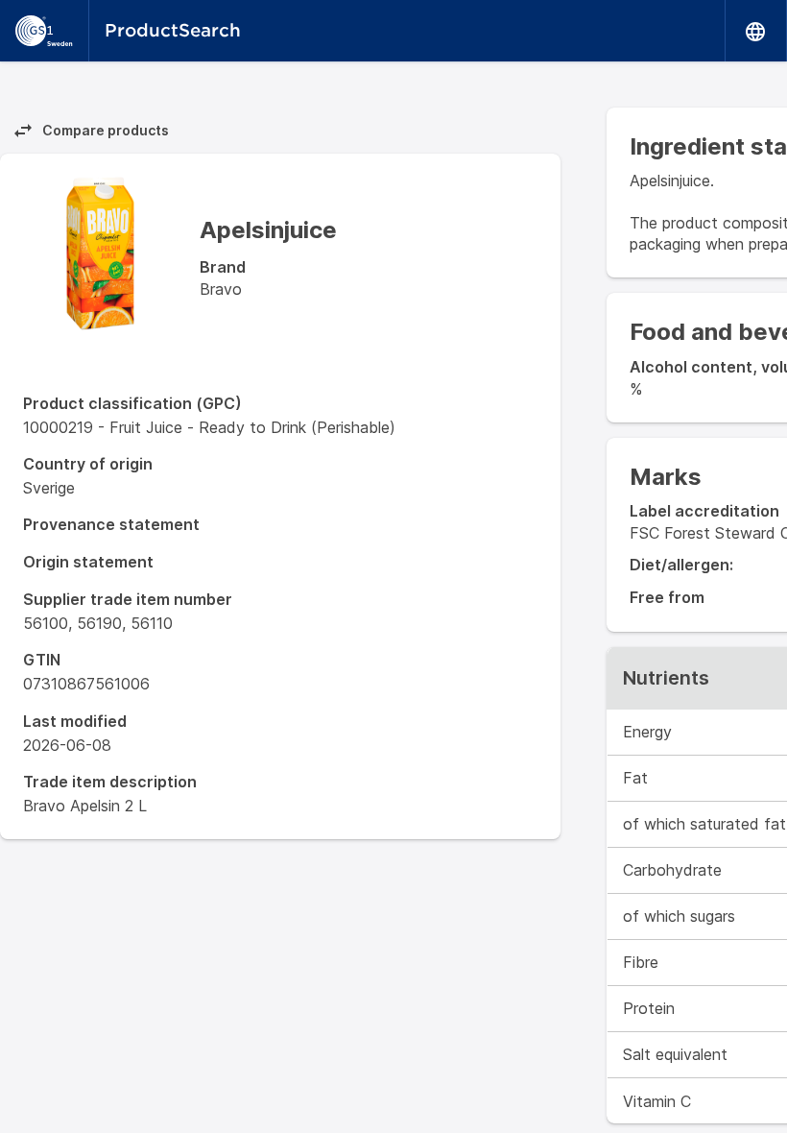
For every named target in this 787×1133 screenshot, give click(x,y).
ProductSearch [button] (173, 30)
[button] (756, 30)
